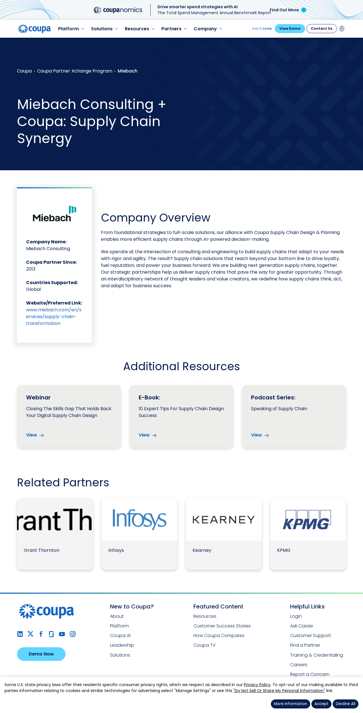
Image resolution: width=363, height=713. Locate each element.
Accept (321, 703)
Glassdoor (51, 634)
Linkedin (20, 634)
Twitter (30, 634)
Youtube (62, 634)
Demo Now (41, 654)
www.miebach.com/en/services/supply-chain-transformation (53, 317)
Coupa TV (204, 645)
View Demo (290, 28)
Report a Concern (310, 674)
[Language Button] (342, 28)
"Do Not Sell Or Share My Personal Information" (279, 690)
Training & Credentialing (316, 655)
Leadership (122, 645)
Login (296, 616)
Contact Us (321, 28)
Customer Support (310, 635)
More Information (290, 703)
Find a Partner (305, 645)
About (117, 616)
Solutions (120, 655)
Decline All (345, 703)
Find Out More (284, 10)
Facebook (41, 634)
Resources (204, 616)
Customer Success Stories (222, 626)
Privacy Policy (257, 685)
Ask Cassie (262, 28)
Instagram (72, 634)
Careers (298, 664)
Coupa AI (120, 635)
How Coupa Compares (218, 635)
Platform (119, 626)
